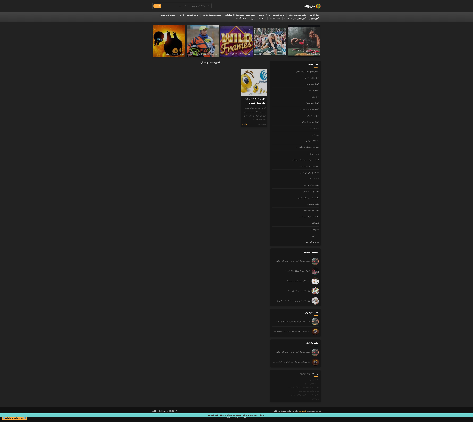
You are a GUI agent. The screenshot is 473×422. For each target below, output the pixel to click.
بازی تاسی (315, 134)
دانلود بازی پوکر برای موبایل (309, 172)
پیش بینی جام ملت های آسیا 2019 (307, 147)
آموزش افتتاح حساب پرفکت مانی (307, 71)
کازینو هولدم (315, 229)
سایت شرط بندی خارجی (189, 15)
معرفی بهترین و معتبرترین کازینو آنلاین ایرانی (303, 387)
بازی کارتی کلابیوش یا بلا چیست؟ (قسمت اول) (293, 300)
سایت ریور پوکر (314, 379)
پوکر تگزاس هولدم (312, 141)
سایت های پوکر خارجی (212, 15)
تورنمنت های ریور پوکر (311, 383)
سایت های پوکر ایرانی (297, 15)
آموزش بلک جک (313, 90)
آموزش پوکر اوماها (312, 103)
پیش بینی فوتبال (313, 153)
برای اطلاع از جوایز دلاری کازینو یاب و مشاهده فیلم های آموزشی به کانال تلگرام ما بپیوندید (236, 415)
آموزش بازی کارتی (312, 84)
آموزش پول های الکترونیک (295, 18)
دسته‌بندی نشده (313, 178)
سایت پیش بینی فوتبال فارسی (308, 198)
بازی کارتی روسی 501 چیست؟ (299, 290)
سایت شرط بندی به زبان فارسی (272, 15)
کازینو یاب (302, 411)
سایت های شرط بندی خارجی (309, 216)
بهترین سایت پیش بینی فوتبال (308, 391)
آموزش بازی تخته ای (311, 77)
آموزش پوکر (314, 18)
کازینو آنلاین (241, 18)
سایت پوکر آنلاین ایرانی (311, 185)
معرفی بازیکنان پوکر (257, 18)
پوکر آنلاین (314, 15)
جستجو (157, 5)
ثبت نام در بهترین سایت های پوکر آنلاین (305, 160)
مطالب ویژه (315, 235)
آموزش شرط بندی (313, 115)
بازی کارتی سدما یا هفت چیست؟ (298, 281)
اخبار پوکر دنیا (275, 18)
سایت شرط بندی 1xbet (311, 210)
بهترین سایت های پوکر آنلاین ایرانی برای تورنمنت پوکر (291, 331)
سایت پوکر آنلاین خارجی (310, 191)
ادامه (245, 124)
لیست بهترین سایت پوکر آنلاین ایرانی (240, 15)
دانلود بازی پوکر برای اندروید (309, 166)
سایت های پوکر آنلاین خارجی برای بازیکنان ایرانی (293, 261)
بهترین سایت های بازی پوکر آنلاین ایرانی (305, 394)
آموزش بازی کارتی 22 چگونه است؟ (298, 271)
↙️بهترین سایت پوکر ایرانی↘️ (14, 418)
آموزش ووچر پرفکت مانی (310, 122)
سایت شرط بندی (168, 15)
